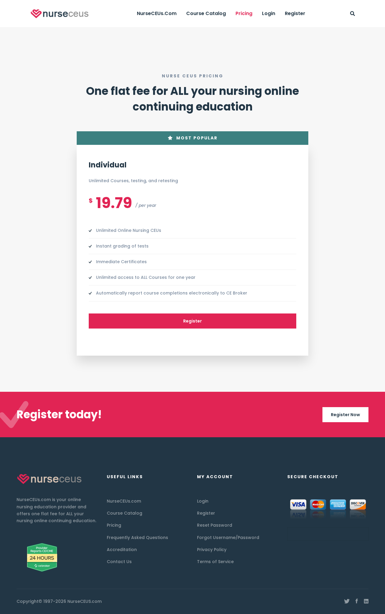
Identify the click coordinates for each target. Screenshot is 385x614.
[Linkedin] (366, 601)
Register (192, 321)
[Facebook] (356, 601)
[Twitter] (347, 601)
